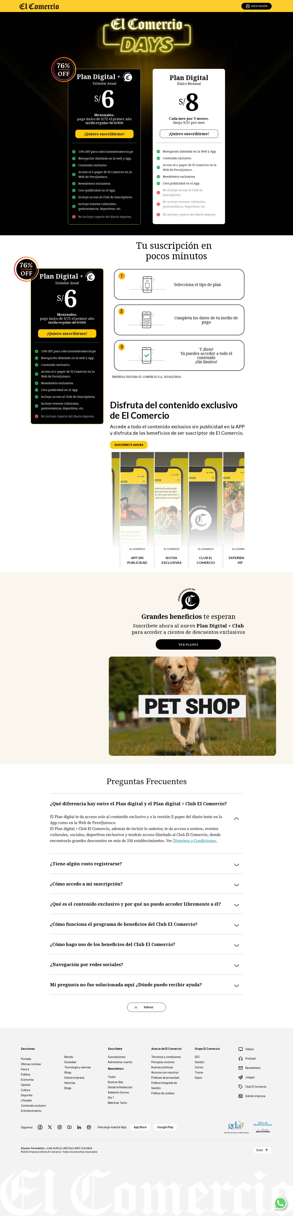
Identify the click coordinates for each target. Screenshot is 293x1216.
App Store (140, 1127)
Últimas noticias (31, 1064)
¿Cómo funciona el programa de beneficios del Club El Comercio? (124, 924)
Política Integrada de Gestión (164, 1085)
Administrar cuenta (120, 1062)
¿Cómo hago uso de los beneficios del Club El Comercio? (112, 944)
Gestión (199, 1062)
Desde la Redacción (120, 1087)
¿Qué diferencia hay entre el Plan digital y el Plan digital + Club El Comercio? (138, 803)
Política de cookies (162, 1093)
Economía (27, 1079)
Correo (199, 1067)
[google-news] (89, 1127)
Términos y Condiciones (194, 840)
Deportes (26, 1095)
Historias (69, 1082)
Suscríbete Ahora (128, 445)
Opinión (25, 1084)
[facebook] (40, 1127)
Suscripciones (116, 1057)
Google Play (165, 1127)
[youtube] (69, 1127)
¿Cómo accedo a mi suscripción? (86, 884)
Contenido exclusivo (33, 1105)
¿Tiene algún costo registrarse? (86, 864)
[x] (49, 1127)
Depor (198, 1077)
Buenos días (115, 1082)
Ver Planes (188, 644)
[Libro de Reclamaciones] (263, 1127)
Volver (148, 1007)
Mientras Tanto (117, 1102)
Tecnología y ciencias (77, 1067)
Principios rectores (163, 1062)
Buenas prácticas (162, 1067)
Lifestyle (26, 1100)
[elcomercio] (39, 6)
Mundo (68, 1057)
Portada (26, 1059)
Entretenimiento (31, 1110)
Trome (199, 1072)
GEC (197, 1057)
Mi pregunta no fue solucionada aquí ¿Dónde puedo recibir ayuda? (126, 984)
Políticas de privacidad (165, 1077)
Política (25, 1074)
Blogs (67, 1072)
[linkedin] (79, 1127)
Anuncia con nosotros (165, 1072)
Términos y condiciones (166, 1057)
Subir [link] (259, 1150)
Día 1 (111, 1097)
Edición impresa (74, 1077)
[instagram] (59, 1127)
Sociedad (70, 1062)
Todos (112, 1076)
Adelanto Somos (118, 1092)
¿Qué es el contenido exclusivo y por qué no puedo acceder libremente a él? (135, 904)
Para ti (25, 1069)
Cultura (25, 1090)
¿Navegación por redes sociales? (86, 964)
